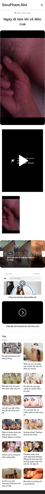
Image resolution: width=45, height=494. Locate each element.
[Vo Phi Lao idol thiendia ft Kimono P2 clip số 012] (12, 473)
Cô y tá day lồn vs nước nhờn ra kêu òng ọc (33, 412)
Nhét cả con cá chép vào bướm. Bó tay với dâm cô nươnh (33, 366)
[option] (22, 254)
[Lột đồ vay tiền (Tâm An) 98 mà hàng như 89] (12, 400)
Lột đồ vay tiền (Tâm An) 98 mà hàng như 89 (11, 410)
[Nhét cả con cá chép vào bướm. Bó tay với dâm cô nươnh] (33, 352)
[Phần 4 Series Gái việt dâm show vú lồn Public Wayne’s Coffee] (12, 424)
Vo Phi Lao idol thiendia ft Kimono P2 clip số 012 (11, 483)
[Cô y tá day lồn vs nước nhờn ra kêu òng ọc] (33, 401)
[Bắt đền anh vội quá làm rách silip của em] (12, 378)
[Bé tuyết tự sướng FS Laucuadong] (33, 473)
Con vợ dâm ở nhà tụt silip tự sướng (20, 258)
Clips (24, 13)
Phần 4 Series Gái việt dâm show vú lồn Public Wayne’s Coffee (11, 434)
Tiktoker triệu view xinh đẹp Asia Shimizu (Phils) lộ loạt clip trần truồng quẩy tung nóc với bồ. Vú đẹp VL (33, 459)
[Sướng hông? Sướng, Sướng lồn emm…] (33, 424)
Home (18, 13)
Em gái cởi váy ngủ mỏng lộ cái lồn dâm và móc (32, 388)
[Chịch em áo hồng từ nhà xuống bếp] (12, 446)
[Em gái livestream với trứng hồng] (12, 348)
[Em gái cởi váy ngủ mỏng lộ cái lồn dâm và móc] (33, 378)
